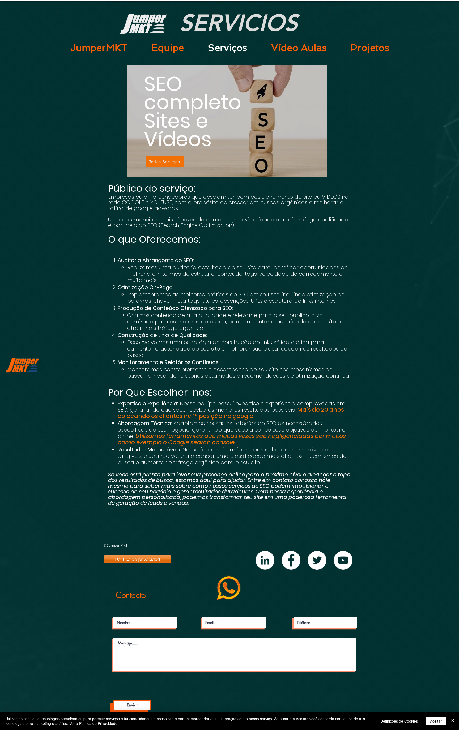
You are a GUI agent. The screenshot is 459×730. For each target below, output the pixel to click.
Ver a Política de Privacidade (93, 723)
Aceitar (436, 721)
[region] (227, 126)
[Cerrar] (452, 721)
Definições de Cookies (399, 721)
